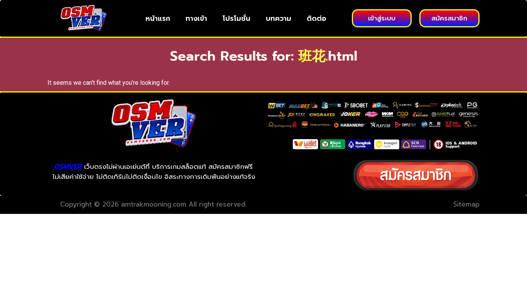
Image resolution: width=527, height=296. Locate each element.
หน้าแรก (157, 18)
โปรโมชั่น (236, 18)
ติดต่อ (316, 18)
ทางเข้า (196, 18)
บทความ (278, 18)
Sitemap (466, 204)
